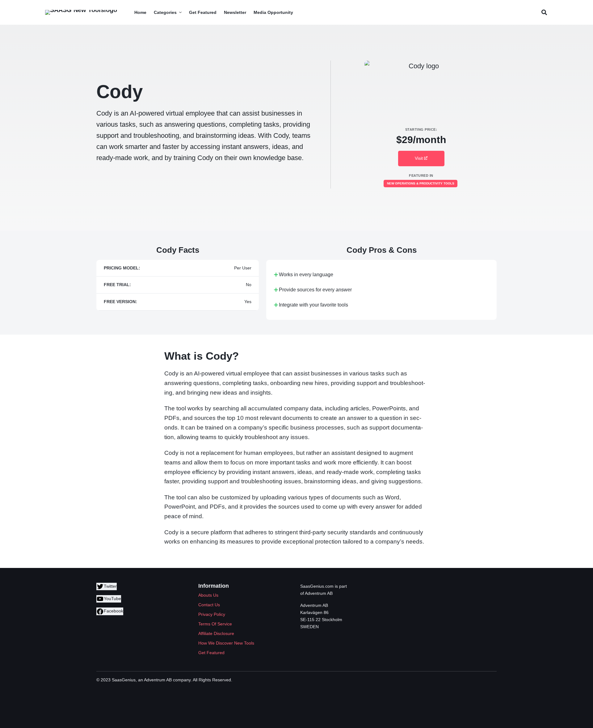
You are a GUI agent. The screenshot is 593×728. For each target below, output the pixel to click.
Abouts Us (208, 595)
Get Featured (211, 652)
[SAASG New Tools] (81, 12)
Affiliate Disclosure (216, 633)
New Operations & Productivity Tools (420, 183)
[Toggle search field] (544, 12)
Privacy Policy (211, 614)
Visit (419, 158)
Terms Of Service (215, 623)
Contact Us (209, 604)
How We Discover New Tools (226, 643)
